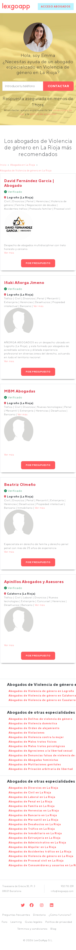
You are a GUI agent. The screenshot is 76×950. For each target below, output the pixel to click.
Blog (53, 928)
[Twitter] (23, 905)
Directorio (39, 914)
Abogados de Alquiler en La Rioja (32, 847)
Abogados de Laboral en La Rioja (32, 797)
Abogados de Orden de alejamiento (34, 728)
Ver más (9, 252)
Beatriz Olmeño (20, 484)
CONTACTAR (58, 86)
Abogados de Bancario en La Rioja (33, 815)
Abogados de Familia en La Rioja (32, 806)
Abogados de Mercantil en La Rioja (33, 819)
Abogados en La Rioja (22, 164)
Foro (4, 921)
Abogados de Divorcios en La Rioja (33, 787)
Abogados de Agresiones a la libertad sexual (40, 750)
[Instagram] (42, 905)
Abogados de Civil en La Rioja (30, 792)
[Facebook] (32, 905)
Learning (16, 921)
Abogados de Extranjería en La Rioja (34, 837)
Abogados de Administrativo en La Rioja (37, 842)
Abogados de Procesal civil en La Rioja (36, 860)
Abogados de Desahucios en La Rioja (35, 824)
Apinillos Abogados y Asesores (34, 581)
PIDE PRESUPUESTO (38, 263)
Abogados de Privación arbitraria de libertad (41, 768)
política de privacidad (43, 113)
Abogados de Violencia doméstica (33, 723)
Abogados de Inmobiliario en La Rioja (35, 833)
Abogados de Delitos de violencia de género (40, 718)
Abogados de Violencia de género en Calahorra (42, 695)
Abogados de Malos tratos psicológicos (37, 746)
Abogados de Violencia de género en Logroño (41, 691)
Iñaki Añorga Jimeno (24, 282)
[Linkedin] (52, 905)
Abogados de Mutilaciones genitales (35, 764)
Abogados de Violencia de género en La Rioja (26, 170)
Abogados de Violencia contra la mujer (36, 737)
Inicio (3, 164)
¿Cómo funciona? (60, 914)
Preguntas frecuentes (16, 914)
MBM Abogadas (19, 391)
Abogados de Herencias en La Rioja (34, 810)
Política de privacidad (58, 921)
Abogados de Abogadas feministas (33, 759)
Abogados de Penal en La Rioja (30, 801)
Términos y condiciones (32, 928)
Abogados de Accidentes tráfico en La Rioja (40, 851)
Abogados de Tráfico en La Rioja (32, 828)
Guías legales (33, 921)
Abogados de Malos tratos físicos (33, 741)
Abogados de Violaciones (27, 732)
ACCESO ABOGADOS (56, 6)
